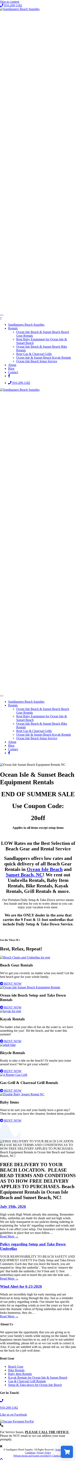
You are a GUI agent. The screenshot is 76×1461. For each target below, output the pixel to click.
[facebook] (9, 376)
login (58, 1449)
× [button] (1, 317)
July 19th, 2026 (13, 1206)
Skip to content (9, 1)
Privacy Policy (44, 1452)
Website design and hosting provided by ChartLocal (38, 1455)
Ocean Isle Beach (45, 869)
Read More (9, 1236)
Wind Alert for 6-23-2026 (21, 1286)
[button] (11, 5)
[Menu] (1, 315)
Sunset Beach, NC (24, 874)
